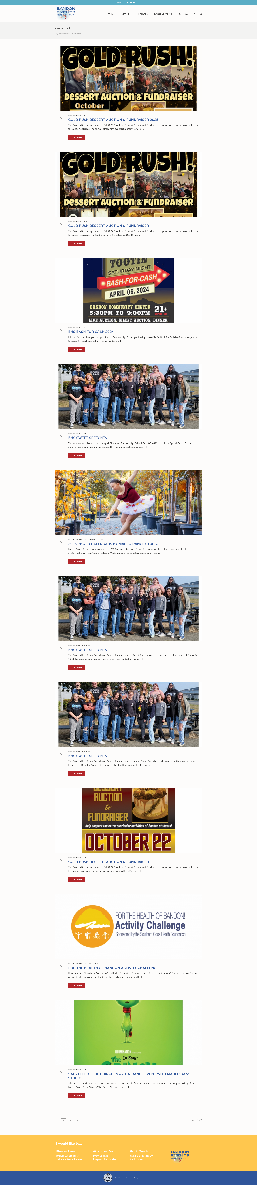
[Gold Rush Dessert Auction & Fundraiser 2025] (128, 78)
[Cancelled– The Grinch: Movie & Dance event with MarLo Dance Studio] (128, 1032)
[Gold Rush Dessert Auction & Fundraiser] (128, 184)
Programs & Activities (104, 1159)
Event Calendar (101, 1155)
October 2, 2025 (81, 115)
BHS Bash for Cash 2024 (91, 332)
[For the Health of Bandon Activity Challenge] (128, 926)
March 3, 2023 (80, 433)
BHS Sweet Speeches (87, 438)
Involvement (162, 14)
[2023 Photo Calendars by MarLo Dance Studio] (128, 502)
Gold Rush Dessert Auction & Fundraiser (108, 226)
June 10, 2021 (94, 963)
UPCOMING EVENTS (127, 2)
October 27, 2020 (81, 1069)
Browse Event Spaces (67, 1155)
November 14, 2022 (82, 645)
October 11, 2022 (81, 857)
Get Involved (136, 1159)
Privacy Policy (148, 1178)
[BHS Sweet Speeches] (128, 396)
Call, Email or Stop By (141, 1155)
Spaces (126, 14)
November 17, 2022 (96, 539)
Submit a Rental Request (69, 1159)
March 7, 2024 (80, 327)
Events (111, 14)
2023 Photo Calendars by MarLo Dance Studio (113, 544)
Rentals (142, 14)
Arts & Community (76, 539)
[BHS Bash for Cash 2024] (128, 290)
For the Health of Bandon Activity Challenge (113, 968)
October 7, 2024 (81, 221)
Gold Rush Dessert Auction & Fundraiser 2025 (113, 120)
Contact (183, 14)
